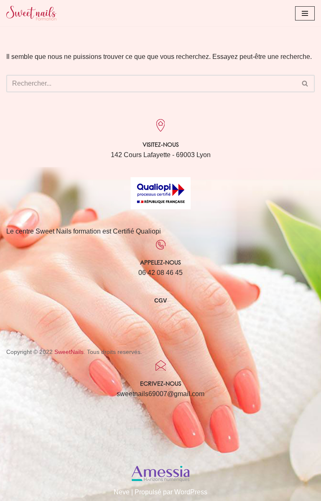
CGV (160, 300)
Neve (122, 492)
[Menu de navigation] (305, 13)
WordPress (190, 492)
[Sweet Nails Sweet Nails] (31, 13)
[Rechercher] (305, 83)
